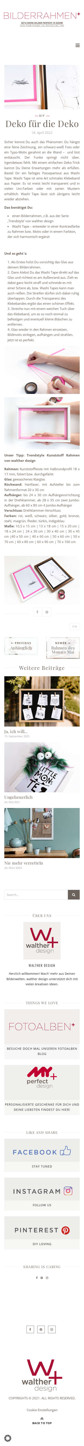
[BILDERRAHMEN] (42, 19)
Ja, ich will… (16, 731)
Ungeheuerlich (18, 797)
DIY (42, 116)
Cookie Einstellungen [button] (42, 1410)
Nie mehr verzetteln (23, 863)
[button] (8, 1438)
